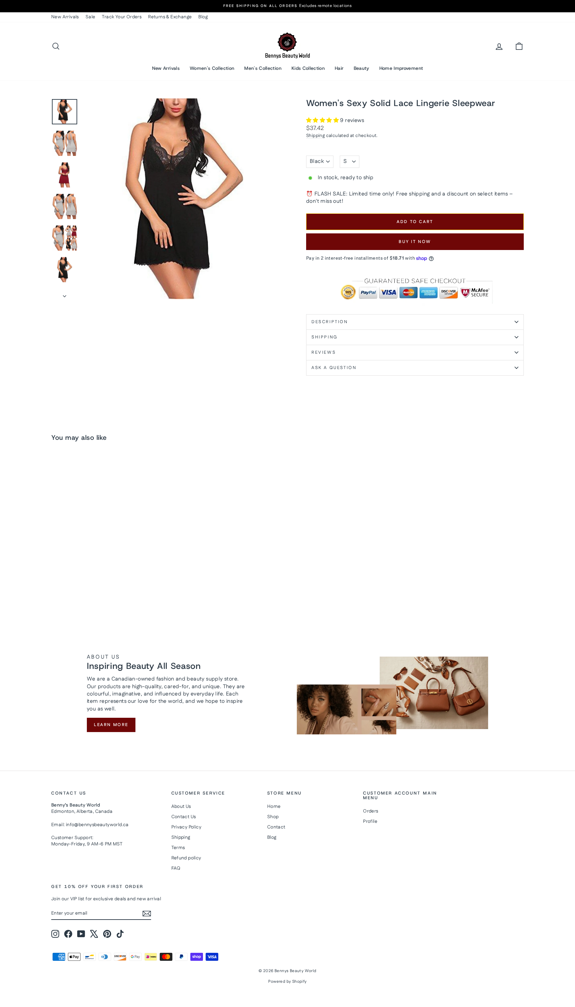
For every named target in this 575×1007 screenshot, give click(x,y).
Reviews (323, 352)
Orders (370, 811)
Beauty (361, 68)
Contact (276, 827)
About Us (181, 806)
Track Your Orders (121, 17)
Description (329, 322)
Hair (339, 68)
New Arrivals (65, 17)
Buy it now (415, 242)
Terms (178, 847)
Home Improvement (401, 68)
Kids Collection (308, 68)
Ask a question (333, 368)
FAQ (176, 868)
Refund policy (186, 858)
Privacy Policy (186, 827)
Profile (370, 821)
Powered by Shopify (287, 981)
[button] (323, 120)
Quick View (108, 563)
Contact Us (183, 817)
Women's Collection (212, 68)
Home (274, 806)
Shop (273, 817)
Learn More (111, 725)
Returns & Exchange (170, 17)
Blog (203, 17)
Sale (91, 17)
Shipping (315, 135)
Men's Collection (263, 68)
